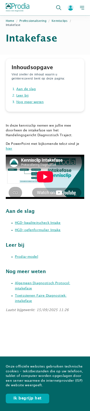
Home (10, 21)
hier (9, 148)
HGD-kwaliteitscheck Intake (38, 222)
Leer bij (22, 95)
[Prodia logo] (17, 7)
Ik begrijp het (27, 398)
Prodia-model (26, 256)
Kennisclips (60, 21)
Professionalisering (32, 21)
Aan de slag (26, 89)
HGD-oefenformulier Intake (38, 230)
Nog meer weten (30, 102)
